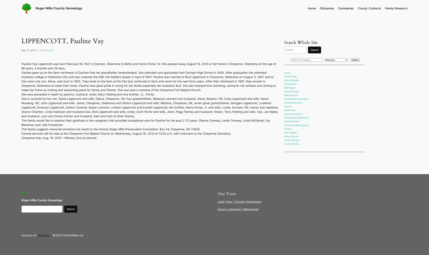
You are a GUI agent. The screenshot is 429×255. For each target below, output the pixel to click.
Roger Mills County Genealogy (59, 8)
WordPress (43, 235)
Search (314, 49)
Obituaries (48, 50)
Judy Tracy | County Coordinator (239, 201)
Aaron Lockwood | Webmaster (238, 209)
